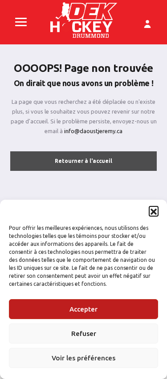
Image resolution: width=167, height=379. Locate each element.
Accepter (83, 309)
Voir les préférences (83, 358)
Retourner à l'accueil (83, 161)
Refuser (83, 333)
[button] (153, 210)
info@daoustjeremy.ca (93, 131)
